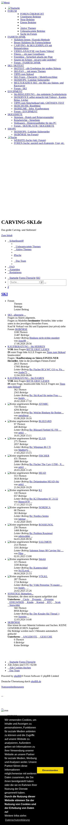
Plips (20, 553)
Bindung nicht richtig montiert (44, 338)
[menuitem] (27, 246)
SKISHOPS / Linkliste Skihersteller (32, 131)
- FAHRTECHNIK (27, 62)
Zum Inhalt (6, 235)
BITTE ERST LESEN (37, 349)
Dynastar (48, 599)
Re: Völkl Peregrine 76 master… (45, 585)
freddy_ (22, 398)
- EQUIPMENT (25, 111)
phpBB (17, 676)
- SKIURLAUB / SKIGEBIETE (34, 126)
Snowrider (14, 605)
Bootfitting (27, 105)
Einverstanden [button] (50, 770)
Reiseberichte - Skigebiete (27, 120)
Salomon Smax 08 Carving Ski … (46, 550)
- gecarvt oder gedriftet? (35, 59)
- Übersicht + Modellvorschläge (35, 77)
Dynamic (36, 599)
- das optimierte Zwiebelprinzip (40, 94)
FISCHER (44, 455)
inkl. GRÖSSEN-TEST (39, 103)
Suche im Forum (28, 34)
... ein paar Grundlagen (29, 54)
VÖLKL (43, 576)
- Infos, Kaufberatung (31, 108)
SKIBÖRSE (21, 329)
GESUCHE (46, 636)
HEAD (42, 473)
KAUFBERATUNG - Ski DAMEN (26, 378)
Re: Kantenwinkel (38, 567)
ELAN (42, 438)
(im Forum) (26, 134)
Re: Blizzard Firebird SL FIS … (45, 429)
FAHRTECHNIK (17, 36)
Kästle (30, 602)
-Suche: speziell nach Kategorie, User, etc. (39, 143)
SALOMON (45, 542)
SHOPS (12, 128)
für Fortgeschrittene (32, 42)
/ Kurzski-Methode (32, 39)
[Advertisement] (34, 181)
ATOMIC (43, 404)
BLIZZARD (45, 421)
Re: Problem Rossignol (41, 533)
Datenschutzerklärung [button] (17, 820)
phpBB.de (36, 681)
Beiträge (30, 16)
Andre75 (22, 372)
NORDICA (45, 507)
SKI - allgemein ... (17, 315)
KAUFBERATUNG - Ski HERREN (26, 346)
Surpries (22, 616)
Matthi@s (23, 450)
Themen (28, 28)
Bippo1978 (24, 501)
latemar (22, 519)
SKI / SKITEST (16, 65)
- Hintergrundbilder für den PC (35, 123)
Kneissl (40, 602)
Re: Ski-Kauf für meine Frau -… (45, 395)
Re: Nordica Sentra (39, 516)
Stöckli (42, 559)
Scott (57, 602)
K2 (40, 490)
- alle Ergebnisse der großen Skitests (37, 68)
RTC (49, 602)
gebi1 (21, 432)
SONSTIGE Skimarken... (20, 593)
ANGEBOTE (30, 636)
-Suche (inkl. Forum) (30, 140)
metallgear (23, 415)
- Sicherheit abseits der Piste (33, 57)
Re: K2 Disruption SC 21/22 (43, 498)
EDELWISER (16, 602)
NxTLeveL (24, 570)
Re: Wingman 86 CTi (40, 447)
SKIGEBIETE (15, 114)
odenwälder (24, 536)
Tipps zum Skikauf (56, 352)
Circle (26, 599)
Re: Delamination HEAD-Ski (44, 481)
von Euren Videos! (34, 51)
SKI (4, 294)
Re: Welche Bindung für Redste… (46, 412)
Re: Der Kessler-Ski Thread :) (44, 613)
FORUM (12, 11)
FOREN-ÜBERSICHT (32, 13)
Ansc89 (22, 340)
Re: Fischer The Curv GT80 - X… (46, 464)
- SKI (20, 88)
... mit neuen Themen (30, 71)
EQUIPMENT (15, 91)
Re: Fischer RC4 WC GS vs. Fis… (47, 369)
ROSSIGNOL (46, 524)
